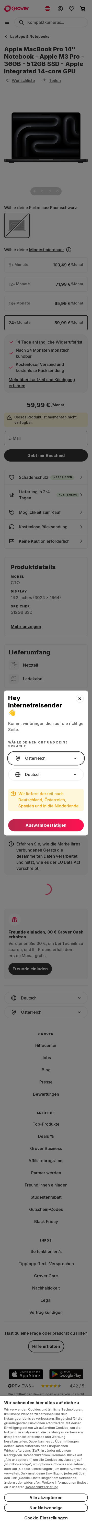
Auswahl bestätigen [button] (46, 825)
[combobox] (46, 758)
